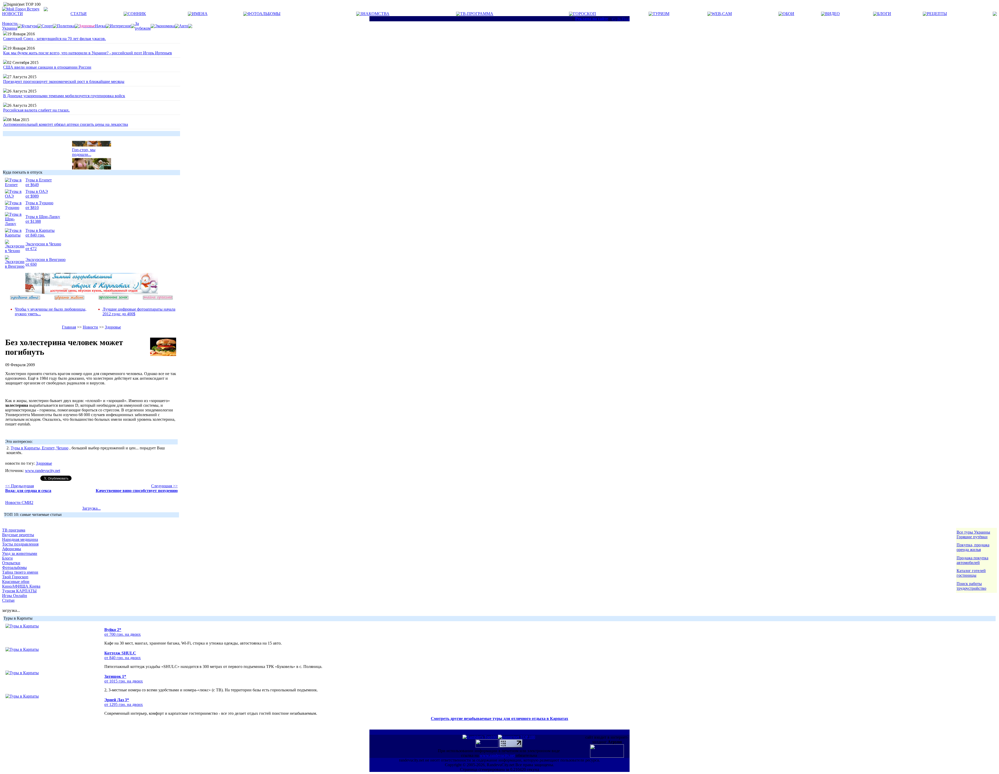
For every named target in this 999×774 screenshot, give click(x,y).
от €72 (31, 248)
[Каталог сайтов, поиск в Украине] (487, 746)
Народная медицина (20, 539)
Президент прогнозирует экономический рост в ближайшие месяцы (63, 81)
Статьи (8, 600)
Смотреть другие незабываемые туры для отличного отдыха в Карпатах (499, 718)
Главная (69, 327)
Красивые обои (15, 581)
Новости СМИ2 (19, 502)
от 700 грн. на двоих (122, 634)
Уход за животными (19, 553)
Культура (29, 26)
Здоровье (113, 327)
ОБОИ (788, 13)
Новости (90, 327)
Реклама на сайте (591, 18)
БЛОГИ (884, 13)
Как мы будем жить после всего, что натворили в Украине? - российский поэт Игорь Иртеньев (87, 53)
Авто (183, 26)
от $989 (32, 196)
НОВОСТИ (12, 13)
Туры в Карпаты (40, 230)
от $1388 (33, 221)
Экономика (165, 26)
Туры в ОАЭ (36, 191)
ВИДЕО (832, 13)
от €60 (31, 264)
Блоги (7, 558)
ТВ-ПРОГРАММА (476, 13)
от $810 (32, 207)
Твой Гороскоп (15, 577)
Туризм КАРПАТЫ (19, 591)
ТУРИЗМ (661, 13)
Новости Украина (9, 25)
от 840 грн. (35, 235)
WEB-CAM (722, 13)
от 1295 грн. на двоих (123, 704)
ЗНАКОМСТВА (374, 13)
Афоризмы (11, 549)
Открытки (11, 563)
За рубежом (143, 25)
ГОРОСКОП (584, 13)
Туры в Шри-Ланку (42, 216)
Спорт (47, 26)
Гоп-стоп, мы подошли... (83, 148)
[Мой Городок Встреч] (91, 293)
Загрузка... (91, 508)
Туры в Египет (38, 180)
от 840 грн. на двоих (122, 657)
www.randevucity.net (42, 470)
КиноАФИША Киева (21, 586)
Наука (100, 26)
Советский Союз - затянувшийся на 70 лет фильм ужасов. (54, 38)
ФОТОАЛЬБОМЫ (263, 13)
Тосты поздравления (20, 544)
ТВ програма (13, 530)
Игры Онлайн (14, 595)
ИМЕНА (200, 13)
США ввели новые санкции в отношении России (47, 67)
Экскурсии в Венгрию (45, 259)
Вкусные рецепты (18, 535)
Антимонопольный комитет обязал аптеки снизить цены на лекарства (65, 124)
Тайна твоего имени (20, 572)
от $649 (32, 184)
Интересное (120, 26)
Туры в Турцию (39, 203)
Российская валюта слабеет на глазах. (36, 110)
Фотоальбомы (14, 567)
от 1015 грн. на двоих (123, 681)
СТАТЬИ (79, 13)
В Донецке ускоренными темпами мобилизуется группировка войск (64, 96)
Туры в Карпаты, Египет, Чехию (39, 448)
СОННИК (137, 13)
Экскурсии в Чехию (43, 244)
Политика (66, 26)
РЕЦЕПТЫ (937, 13)
